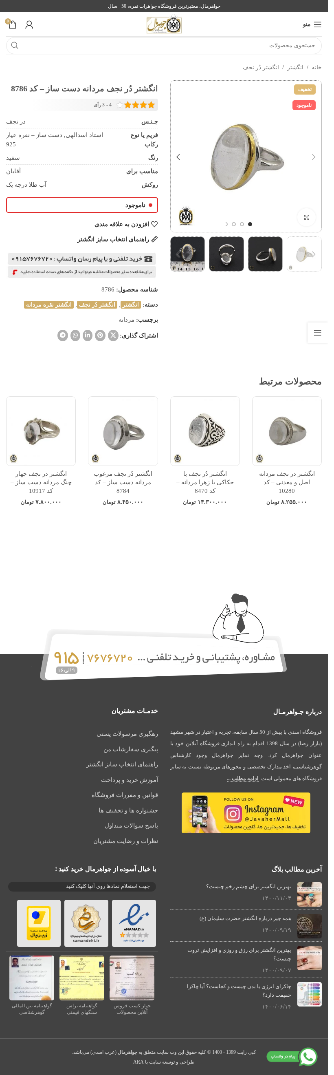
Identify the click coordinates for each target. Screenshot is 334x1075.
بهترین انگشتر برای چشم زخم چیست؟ (248, 886)
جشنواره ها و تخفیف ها (128, 810)
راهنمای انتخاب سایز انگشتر (122, 764)
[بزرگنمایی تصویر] (306, 217)
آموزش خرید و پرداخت (129, 780)
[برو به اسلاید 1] (250, 224)
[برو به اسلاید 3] (234, 224)
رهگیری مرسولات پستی (127, 734)
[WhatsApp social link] (75, 335)
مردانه (126, 319)
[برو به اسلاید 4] (226, 224)
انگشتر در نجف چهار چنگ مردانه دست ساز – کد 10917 (41, 482)
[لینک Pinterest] (100, 335)
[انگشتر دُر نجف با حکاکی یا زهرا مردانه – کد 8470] (205, 431)
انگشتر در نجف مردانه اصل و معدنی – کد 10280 (287, 482)
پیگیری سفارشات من (130, 749)
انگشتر (295, 67)
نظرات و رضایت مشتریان (125, 841)
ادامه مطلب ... (243, 778)
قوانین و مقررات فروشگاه (125, 795)
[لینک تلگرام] (62, 335)
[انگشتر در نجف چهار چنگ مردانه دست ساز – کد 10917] (41, 431)
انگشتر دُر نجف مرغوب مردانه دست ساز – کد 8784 (123, 482)
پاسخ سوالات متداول (131, 825)
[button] (313, 156)
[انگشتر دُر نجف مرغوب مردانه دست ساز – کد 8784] (122, 431)
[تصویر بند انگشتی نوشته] (309, 894)
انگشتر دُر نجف (261, 67)
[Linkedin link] (87, 335)
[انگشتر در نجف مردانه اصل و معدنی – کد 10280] (287, 431)
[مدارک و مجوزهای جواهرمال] (132, 977)
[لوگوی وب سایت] (164, 23)
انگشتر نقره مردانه (49, 305)
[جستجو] (14, 45)
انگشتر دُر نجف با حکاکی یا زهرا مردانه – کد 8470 (205, 482)
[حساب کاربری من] (29, 24)
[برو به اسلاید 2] (242, 224)
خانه (317, 67)
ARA (138, 1062)
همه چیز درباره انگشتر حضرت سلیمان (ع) (245, 918)
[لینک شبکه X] (113, 335)
